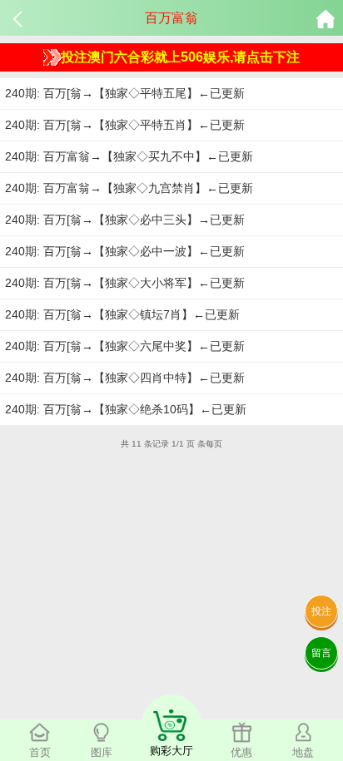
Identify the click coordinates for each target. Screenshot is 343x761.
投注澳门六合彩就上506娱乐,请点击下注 (180, 57)
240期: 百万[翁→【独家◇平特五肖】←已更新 (125, 124)
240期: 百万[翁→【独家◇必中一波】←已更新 (125, 251)
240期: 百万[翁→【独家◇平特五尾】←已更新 (125, 93)
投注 (321, 611)
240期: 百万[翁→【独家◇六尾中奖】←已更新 (125, 346)
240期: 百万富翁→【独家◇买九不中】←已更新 (129, 156)
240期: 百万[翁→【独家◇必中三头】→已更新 (125, 219)
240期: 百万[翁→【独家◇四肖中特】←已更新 (125, 377)
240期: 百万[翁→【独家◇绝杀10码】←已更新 (125, 409)
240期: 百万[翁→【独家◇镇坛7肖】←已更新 (122, 314)
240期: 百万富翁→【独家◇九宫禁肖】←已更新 (129, 188)
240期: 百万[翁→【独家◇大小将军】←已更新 (125, 282)
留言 (321, 653)
